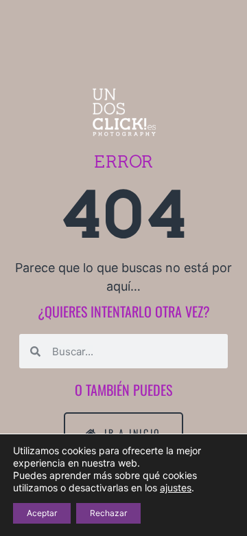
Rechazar (108, 513)
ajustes (175, 487)
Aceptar (42, 513)
